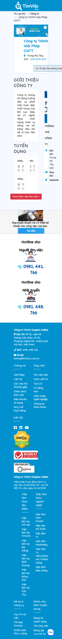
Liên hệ (18, 379)
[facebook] (16, 427)
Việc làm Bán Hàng (41, 568)
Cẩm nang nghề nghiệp (41, 397)
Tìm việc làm (41, 374)
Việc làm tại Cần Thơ (26, 589)
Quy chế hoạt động (20, 408)
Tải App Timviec (18, 624)
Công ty (34, 13)
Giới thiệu (19, 374)
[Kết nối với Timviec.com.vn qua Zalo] (50, 632)
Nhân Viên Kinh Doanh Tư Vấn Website (32, 160)
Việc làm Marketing (41, 543)
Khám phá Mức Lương (20, 632)
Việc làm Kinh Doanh (41, 518)
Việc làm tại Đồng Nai (26, 574)
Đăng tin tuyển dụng (40, 619)
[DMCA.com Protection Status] (22, 439)
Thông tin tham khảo (40, 405)
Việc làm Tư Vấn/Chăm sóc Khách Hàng (42, 555)
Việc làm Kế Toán (41, 527)
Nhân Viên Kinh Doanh (20, 160)
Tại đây (31, 230)
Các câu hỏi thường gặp (20, 385)
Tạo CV (38, 383)
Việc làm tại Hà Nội (26, 521)
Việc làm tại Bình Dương (26, 560)
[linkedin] (21, 427)
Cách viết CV (41, 379)
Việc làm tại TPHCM (26, 533)
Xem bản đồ (37, 59)
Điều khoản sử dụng (20, 401)
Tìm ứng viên (41, 625)
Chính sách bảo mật (20, 393)
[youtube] (27, 427)
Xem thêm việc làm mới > (26, 196)
